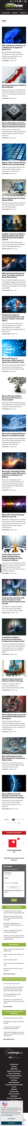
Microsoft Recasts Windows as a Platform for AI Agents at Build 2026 (13, 47)
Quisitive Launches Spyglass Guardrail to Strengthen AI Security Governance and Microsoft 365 (14, 937)
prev (3, 843)
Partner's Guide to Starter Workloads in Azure (14, 964)
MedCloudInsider (14, 1082)
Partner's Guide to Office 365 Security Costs (14, 955)
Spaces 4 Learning (14, 1094)
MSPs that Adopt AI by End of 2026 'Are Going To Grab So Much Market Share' (13, 275)
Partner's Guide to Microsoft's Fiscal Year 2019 (13, 969)
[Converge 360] (14, 1053)
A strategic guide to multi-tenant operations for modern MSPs (12, 1027)
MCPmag (14, 1080)
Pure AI (14, 1087)
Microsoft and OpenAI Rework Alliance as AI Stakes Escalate (13, 434)
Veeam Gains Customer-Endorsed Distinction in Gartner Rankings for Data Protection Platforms (12, 557)
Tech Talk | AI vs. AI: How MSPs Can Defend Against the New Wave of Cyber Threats (14, 1001)
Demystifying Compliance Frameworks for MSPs (14, 1022)
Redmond (14, 1089)
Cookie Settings (11, 1118)
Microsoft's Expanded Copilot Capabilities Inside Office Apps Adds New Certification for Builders (14, 474)
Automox (14, 852)
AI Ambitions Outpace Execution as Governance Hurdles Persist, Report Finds (13, 639)
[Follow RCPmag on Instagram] (17, 1)
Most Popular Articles (14, 907)
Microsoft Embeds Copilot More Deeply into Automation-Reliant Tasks (14, 758)
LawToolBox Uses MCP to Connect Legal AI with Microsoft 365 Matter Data (14, 911)
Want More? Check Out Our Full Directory (14, 859)
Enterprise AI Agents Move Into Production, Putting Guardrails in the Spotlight (13, 925)
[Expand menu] (25, 2)
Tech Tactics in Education (14, 1098)
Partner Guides (14, 944)
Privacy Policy (15, 883)
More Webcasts (8, 1006)
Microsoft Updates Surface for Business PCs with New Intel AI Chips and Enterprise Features (14, 125)
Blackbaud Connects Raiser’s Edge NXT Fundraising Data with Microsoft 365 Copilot (13, 918)
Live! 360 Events (14, 1078)
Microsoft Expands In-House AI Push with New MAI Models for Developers (14, 716)
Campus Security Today (14, 1071)
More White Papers (9, 1039)
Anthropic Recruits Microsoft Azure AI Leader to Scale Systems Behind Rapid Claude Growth (13, 601)
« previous (6, 819)
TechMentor (14, 1096)
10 (15, 823)
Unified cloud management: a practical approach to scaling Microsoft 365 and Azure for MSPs (14, 1034)
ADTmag (14, 1066)
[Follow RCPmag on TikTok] (15, 1)
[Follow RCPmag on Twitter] (13, 1)
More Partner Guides (9, 974)
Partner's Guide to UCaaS (10, 959)
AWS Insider (14, 1069)
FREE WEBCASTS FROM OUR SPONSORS (14, 979)
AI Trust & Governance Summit (12, 983)
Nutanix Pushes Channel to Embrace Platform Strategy (12, 680)
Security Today (14, 1091)
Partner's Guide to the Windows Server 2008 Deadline (14, 950)
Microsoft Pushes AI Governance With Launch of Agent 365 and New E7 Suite (13, 360)
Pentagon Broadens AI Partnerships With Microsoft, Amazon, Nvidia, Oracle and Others (13, 318)
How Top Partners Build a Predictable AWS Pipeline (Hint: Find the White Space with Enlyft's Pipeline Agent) (13, 989)
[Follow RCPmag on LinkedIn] (11, 1)
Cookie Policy (9, 1115)
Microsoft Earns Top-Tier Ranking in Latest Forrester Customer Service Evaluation (13, 796)
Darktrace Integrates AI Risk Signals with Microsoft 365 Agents (13, 931)
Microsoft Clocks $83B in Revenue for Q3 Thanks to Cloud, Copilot (12, 398)
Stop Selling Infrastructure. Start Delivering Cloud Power (12, 995)
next (23, 843)
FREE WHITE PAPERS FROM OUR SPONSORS (14, 1012)
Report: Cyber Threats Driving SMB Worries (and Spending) (13, 163)
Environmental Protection (14, 1075)
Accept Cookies (11, 1123)
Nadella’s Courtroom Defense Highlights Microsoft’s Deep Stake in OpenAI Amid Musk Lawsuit (13, 237)
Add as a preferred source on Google (15, 9)
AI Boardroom (14, 1064)
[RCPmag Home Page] (14, 4)
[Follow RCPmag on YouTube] (20, 1)
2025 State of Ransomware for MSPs (13, 1018)
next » (19, 823)
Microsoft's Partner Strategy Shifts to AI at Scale (13, 516)
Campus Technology (14, 1073)
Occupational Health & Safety (14, 1084)
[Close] (21, 1102)
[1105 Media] (14, 1058)
